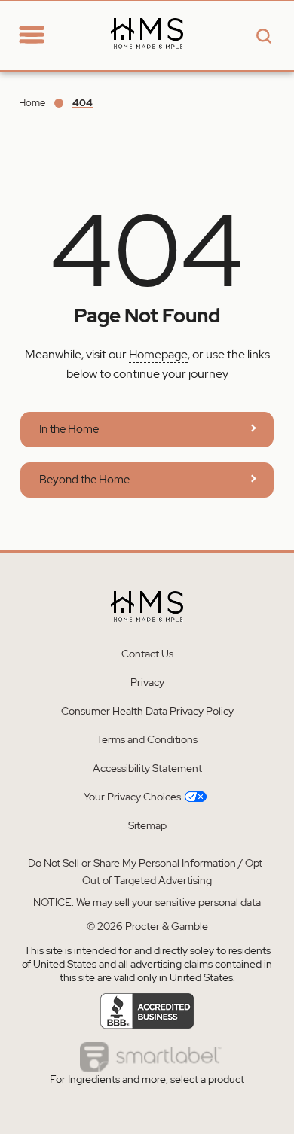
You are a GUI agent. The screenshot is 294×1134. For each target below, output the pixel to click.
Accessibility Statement (147, 768)
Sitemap (147, 825)
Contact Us (147, 653)
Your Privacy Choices (132, 796)
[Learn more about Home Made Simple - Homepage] (147, 61)
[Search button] (261, 37)
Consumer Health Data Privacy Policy (147, 711)
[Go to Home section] (59, 25)
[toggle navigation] (32, 36)
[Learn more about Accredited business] (147, 1011)
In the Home (69, 429)
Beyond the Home (84, 479)
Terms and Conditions (147, 739)
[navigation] (42, 35)
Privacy (147, 682)
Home (32, 103)
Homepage (158, 354)
